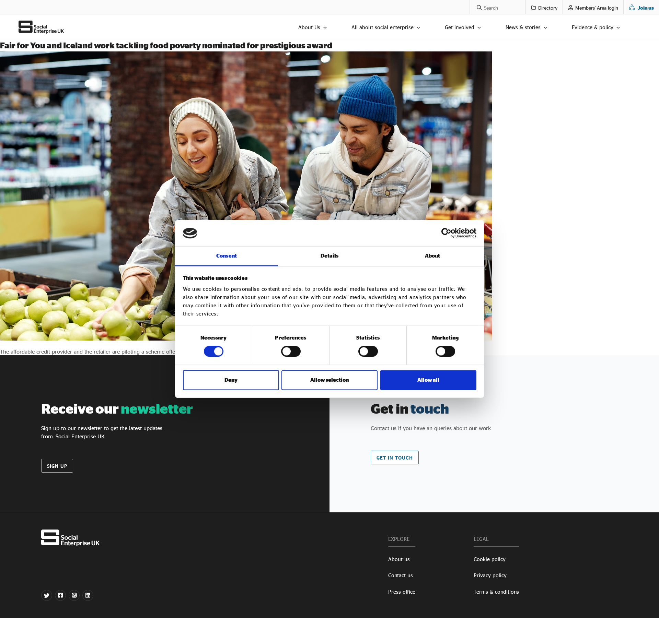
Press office (401, 592)
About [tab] (432, 256)
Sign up (57, 465)
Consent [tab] (226, 256)
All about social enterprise (382, 27)
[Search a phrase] (476, 7)
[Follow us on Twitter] (46, 595)
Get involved (459, 27)
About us (399, 559)
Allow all (428, 380)
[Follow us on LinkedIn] (87, 595)
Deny (231, 380)
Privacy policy (490, 575)
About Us (309, 27)
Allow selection (329, 380)
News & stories (523, 27)
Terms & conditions (496, 592)
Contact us (400, 575)
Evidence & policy (592, 27)
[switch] (291, 351)
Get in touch (395, 457)
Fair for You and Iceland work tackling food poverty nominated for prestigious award (166, 45)
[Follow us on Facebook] (60, 595)
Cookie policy (490, 559)
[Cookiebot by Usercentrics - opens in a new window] (446, 233)
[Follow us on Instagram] (74, 595)
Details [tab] (330, 256)
